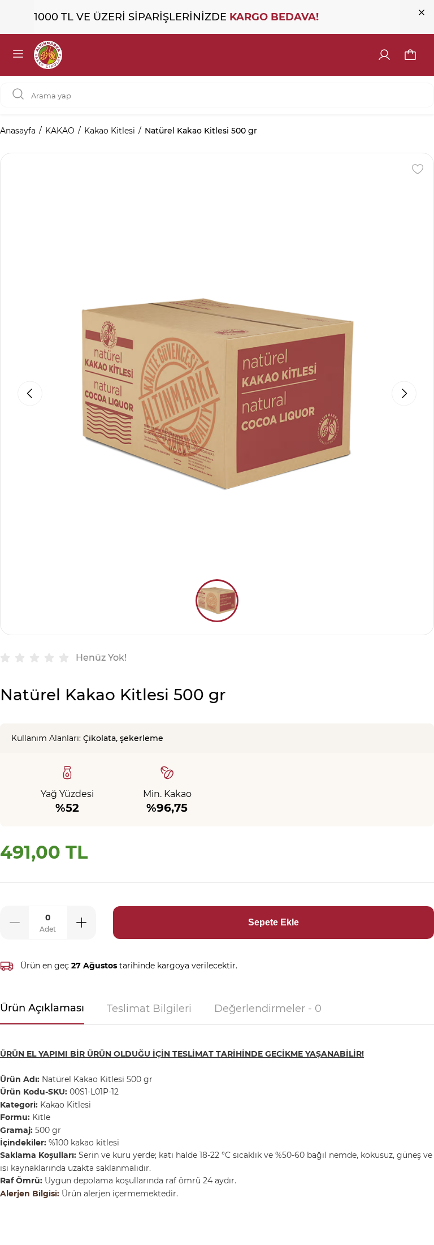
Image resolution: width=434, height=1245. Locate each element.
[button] (410, 54)
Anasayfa (18, 131)
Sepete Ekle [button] (273, 922)
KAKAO (60, 131)
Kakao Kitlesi (109, 131)
